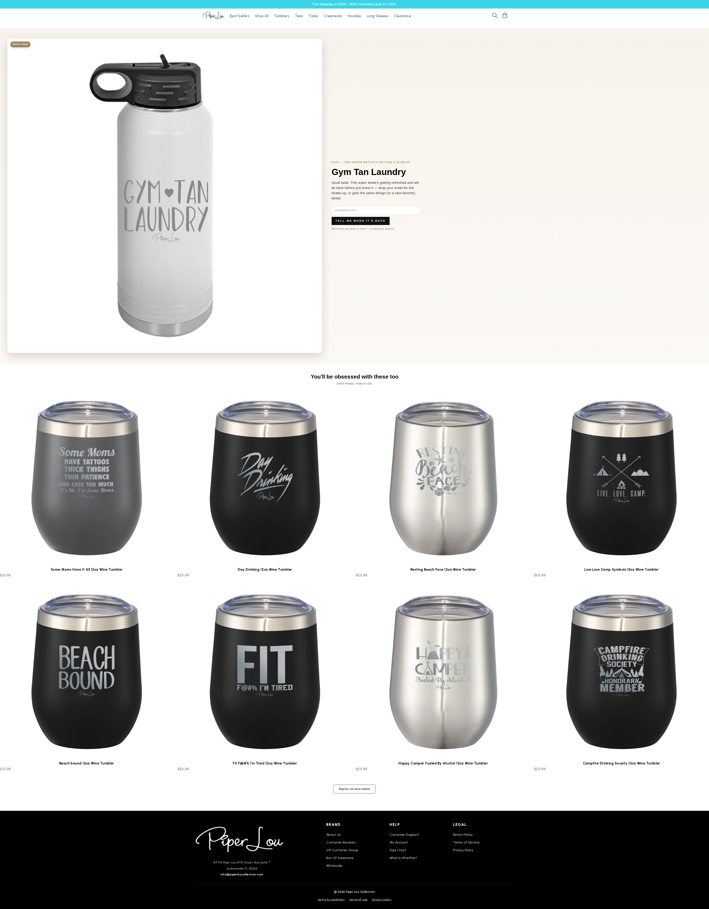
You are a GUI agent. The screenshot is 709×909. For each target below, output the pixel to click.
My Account (399, 842)
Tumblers (282, 16)
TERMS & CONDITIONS (331, 899)
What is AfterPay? (403, 858)
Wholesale (334, 866)
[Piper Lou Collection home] (242, 839)
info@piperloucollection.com (241, 874)
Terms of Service (466, 842)
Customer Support (404, 835)
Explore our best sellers (354, 788)
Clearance (402, 16)
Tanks (313, 16)
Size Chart (398, 850)
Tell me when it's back (360, 220)
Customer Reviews (341, 842)
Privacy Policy (463, 850)
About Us (333, 835)
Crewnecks (333, 16)
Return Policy (463, 835)
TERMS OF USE (358, 899)
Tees (299, 16)
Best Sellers (239, 16)
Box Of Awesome (339, 858)
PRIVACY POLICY (381, 899)
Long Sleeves (377, 16)
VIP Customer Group (342, 850)
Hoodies (354, 16)
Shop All (262, 16)
